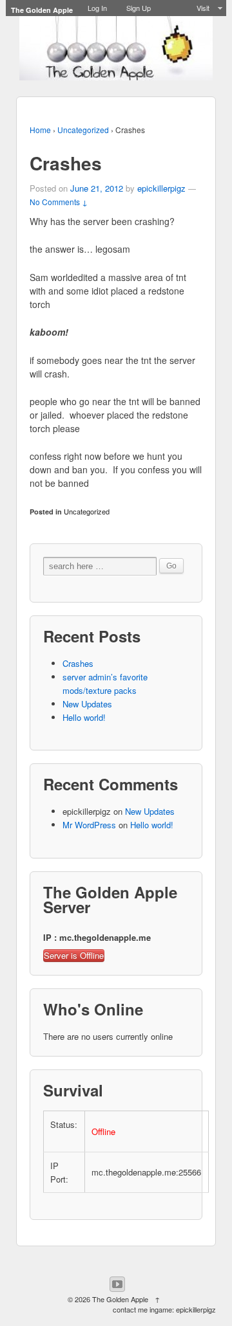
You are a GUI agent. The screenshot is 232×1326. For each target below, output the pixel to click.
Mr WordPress (89, 825)
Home (40, 129)
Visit (203, 8)
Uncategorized (83, 129)
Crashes (78, 663)
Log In (97, 8)
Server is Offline (74, 955)
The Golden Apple (120, 1299)
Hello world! (84, 717)
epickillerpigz (161, 188)
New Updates (87, 704)
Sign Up (138, 8)
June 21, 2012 (96, 188)
